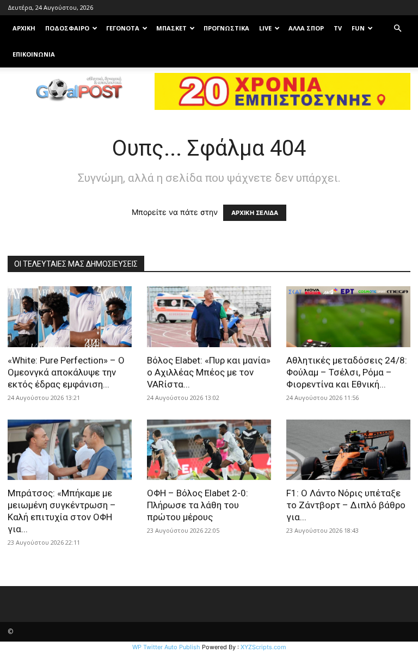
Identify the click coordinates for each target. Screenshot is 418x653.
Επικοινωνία (34, 54)
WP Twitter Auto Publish (166, 647)
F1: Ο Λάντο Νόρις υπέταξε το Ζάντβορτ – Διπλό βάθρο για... (345, 505)
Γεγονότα (122, 28)
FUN (358, 28)
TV (338, 28)
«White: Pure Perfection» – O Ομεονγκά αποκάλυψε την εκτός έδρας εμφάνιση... (66, 372)
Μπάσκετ (171, 28)
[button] (397, 28)
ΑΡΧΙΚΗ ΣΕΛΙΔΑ (254, 213)
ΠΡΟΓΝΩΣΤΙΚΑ (226, 28)
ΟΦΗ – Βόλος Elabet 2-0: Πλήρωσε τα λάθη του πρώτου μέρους (197, 505)
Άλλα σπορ (306, 28)
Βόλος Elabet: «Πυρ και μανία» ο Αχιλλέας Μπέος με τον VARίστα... (209, 372)
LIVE (265, 28)
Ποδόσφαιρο (67, 28)
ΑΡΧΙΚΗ (24, 28)
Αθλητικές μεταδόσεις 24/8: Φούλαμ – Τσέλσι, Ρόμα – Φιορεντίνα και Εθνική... (346, 372)
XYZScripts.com (263, 647)
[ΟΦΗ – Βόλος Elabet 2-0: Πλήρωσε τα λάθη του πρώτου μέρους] (209, 450)
